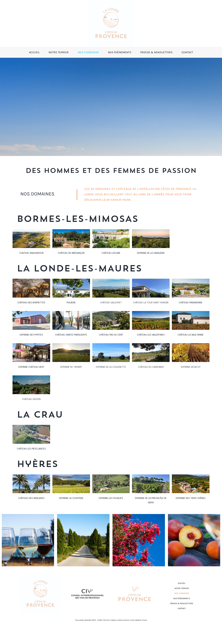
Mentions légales (110, 620)
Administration (124, 620)
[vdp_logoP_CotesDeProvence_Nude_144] (134, 584)
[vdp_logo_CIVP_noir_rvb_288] (87, 586)
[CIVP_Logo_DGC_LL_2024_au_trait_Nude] (111, 2)
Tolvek (144, 620)
